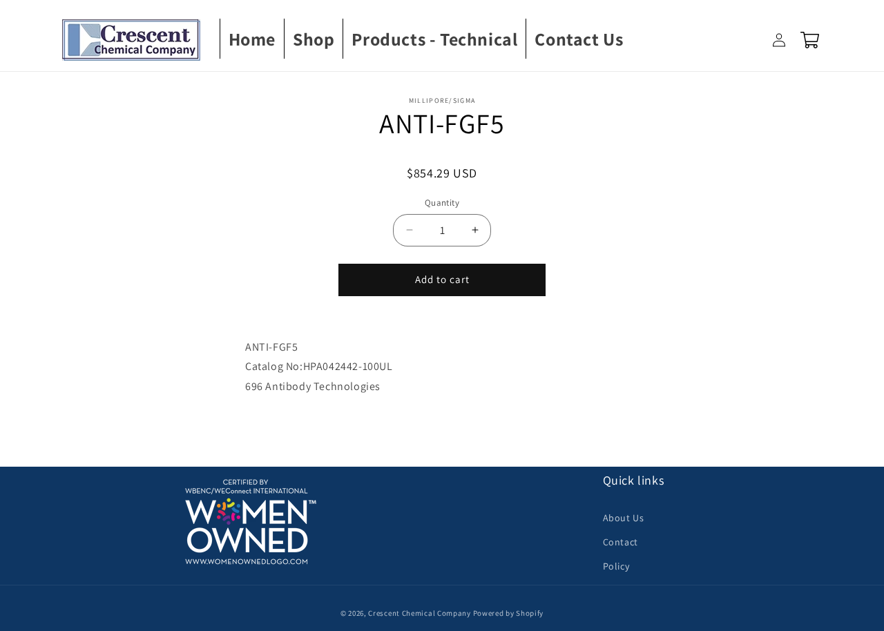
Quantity (442, 202)
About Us (623, 518)
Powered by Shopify (508, 613)
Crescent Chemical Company (419, 613)
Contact (620, 542)
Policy (616, 566)
